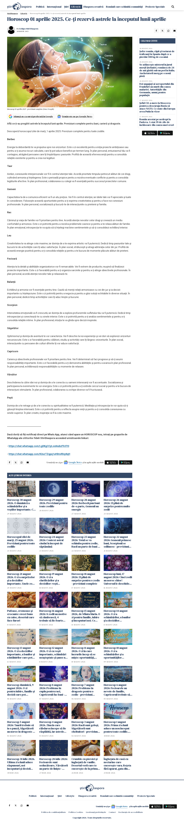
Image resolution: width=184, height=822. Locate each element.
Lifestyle (76, 6)
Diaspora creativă (93, 6)
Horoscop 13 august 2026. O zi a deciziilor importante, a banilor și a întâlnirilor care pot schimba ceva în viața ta (21, 652)
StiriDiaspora (12, 13)
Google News (75, 462)
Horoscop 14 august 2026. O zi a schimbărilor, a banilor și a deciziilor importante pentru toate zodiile (117, 615)
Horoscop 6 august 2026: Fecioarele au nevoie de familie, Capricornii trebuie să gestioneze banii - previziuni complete (117, 689)
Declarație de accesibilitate (130, 812)
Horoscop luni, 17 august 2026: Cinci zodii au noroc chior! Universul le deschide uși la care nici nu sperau (118, 578)
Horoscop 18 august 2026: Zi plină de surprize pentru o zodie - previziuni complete (86, 578)
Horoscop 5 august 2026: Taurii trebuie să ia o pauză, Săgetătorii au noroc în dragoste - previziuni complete (20, 726)
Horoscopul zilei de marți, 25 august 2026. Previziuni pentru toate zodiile (21, 541)
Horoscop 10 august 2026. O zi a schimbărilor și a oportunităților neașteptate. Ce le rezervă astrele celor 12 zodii (118, 652)
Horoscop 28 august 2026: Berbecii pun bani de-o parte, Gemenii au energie (86, 504)
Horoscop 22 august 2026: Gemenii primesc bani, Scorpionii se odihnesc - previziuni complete (117, 541)
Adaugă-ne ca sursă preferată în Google (33, 116)
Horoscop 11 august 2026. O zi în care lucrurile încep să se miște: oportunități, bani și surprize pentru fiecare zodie (85, 652)
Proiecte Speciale (155, 6)
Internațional (54, 6)
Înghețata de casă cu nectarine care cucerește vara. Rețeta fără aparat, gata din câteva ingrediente (117, 763)
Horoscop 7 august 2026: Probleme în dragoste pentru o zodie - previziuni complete (83, 689)
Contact (112, 812)
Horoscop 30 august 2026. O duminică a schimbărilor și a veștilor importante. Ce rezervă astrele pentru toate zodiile (21, 504)
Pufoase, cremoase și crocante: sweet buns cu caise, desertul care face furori (20, 615)
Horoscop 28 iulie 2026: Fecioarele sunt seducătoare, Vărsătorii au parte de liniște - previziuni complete (53, 763)
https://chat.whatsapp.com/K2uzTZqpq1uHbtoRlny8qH (39, 454)
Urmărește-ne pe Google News (77, 116)
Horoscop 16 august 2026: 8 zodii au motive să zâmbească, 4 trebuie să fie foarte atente (53, 615)
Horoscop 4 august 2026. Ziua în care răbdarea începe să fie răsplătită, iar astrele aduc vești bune (52, 726)
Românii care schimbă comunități (124, 6)
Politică (40, 6)
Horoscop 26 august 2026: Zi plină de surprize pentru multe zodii (117, 504)
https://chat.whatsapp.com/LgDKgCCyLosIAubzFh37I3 (39, 446)
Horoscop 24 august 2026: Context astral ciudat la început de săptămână (51, 541)
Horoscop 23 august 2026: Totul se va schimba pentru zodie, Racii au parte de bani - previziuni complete (85, 541)
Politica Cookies (76, 812)
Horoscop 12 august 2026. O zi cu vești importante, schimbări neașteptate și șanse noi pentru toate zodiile (53, 652)
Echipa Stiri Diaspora (28, 28)
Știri (66, 6)
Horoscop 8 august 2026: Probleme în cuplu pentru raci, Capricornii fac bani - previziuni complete (52, 689)
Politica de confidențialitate (53, 812)
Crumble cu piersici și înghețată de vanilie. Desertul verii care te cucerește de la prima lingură (85, 763)
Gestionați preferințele (96, 812)
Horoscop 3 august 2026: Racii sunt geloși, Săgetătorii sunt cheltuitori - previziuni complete (85, 726)
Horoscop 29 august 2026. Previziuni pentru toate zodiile (53, 503)
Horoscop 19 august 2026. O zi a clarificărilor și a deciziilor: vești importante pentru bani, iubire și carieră (52, 578)
